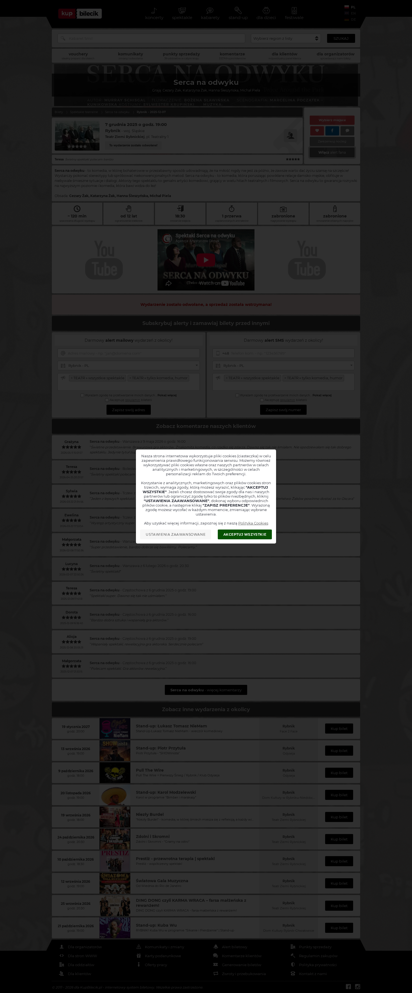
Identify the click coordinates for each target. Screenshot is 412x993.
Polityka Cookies (253, 523)
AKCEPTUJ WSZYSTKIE (245, 534)
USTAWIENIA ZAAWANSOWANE (175, 534)
